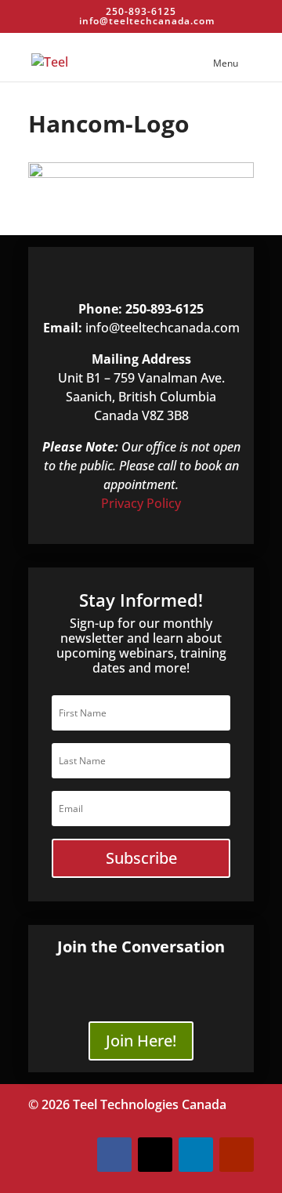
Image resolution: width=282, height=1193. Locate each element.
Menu (225, 63)
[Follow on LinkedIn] (196, 1154)
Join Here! (141, 1040)
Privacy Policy (141, 503)
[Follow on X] (155, 1154)
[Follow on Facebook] (114, 1154)
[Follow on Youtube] (236, 1154)
